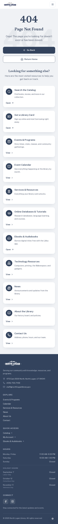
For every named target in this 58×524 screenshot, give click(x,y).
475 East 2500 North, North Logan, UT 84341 (25, 379)
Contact (6, 420)
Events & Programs (11, 400)
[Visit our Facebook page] (5, 501)
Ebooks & (12, 441)
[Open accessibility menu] (52, 518)
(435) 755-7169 (13, 383)
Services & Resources (12, 408)
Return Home (30, 59)
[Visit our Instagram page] (12, 501)
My (8, 437)
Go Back (31, 50)
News (5, 412)
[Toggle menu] (53, 4)
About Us (7, 416)
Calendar (7, 404)
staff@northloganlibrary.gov (18, 387)
